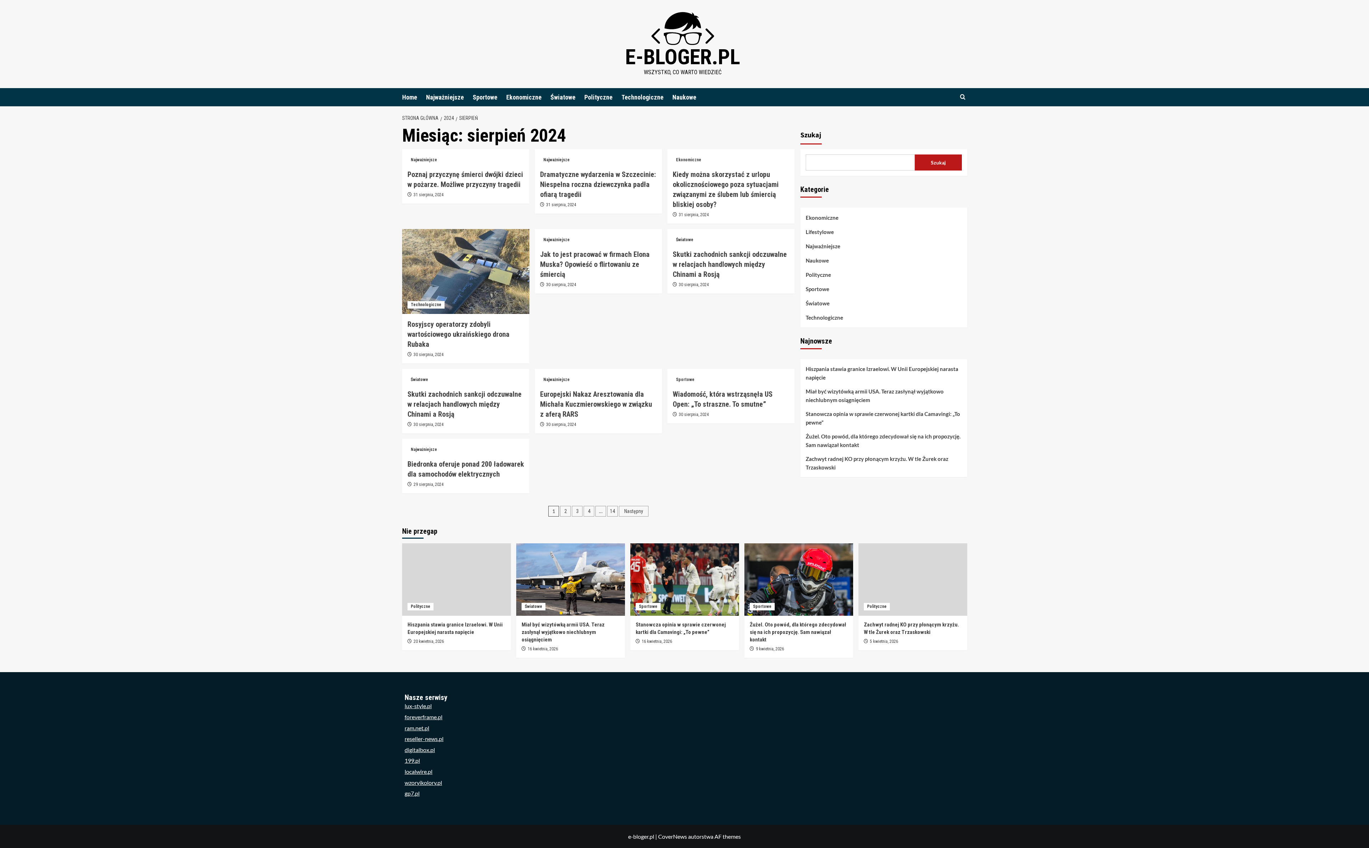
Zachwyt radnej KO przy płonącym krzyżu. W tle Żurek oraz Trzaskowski (877, 463)
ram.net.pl (417, 728)
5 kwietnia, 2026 (884, 641)
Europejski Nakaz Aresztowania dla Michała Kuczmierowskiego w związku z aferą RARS (596, 404)
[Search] (962, 97)
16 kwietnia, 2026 (543, 648)
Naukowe (684, 97)
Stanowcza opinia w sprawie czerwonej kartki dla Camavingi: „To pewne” (883, 418)
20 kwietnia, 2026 (429, 641)
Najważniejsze (445, 97)
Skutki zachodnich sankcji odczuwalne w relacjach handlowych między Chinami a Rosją (730, 264)
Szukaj (810, 135)
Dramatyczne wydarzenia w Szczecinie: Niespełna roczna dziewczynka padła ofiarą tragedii (598, 184)
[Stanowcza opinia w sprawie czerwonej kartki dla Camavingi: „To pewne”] (684, 579)
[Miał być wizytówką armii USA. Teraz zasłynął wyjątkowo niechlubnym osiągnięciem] (570, 579)
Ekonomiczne (524, 97)
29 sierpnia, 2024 (428, 484)
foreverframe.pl (423, 717)
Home (409, 97)
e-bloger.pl (682, 57)
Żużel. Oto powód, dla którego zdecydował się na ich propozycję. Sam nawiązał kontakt (883, 440)
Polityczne (598, 97)
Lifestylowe (820, 232)
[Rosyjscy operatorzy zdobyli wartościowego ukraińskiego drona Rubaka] (465, 271)
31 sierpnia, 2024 (428, 194)
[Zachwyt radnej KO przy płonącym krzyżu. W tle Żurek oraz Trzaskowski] (912, 579)
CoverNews (672, 836)
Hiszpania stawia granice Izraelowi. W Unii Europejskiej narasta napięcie (882, 373)
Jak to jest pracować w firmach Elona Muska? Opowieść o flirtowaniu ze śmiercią (595, 264)
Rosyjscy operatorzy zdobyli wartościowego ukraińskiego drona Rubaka (458, 334)
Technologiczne (642, 97)
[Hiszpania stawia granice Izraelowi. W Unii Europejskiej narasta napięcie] (456, 579)
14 (612, 511)
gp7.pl (412, 793)
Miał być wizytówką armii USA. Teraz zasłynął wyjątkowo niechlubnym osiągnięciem (875, 395)
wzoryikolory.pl (423, 782)
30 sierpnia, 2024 (428, 354)
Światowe (562, 97)
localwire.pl (418, 771)
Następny (633, 511)
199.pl (412, 760)
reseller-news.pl (424, 738)
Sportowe (485, 97)
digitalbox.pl (420, 749)
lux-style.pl (418, 705)
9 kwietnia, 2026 (770, 648)
